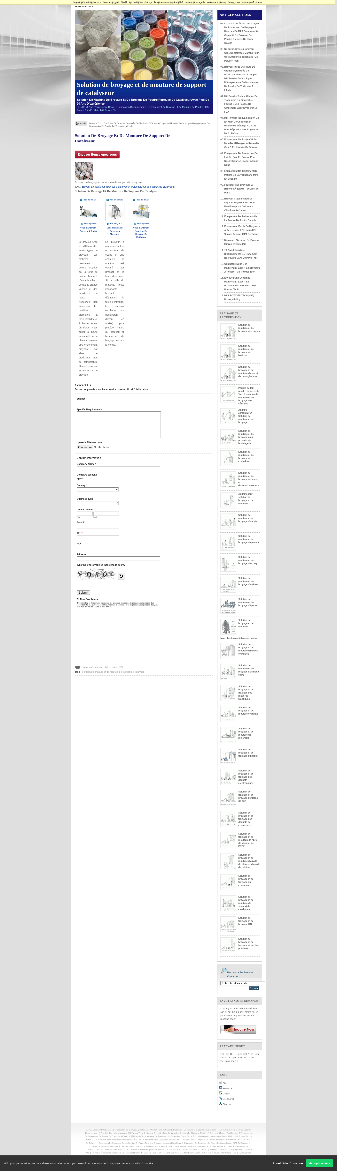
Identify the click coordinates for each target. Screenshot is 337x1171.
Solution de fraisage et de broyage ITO (102, 667)
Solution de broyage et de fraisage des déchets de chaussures (246, 819)
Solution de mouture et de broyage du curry (247, 560)
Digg (224, 1083)
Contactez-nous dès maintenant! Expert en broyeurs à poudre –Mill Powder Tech (242, 268)
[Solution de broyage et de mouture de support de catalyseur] (84, 170)
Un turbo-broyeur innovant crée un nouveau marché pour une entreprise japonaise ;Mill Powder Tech (241, 55)
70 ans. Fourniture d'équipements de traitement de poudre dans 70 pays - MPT (241, 254)
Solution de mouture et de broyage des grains (249, 328)
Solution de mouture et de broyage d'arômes (248, 581)
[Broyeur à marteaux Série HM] (114, 211)
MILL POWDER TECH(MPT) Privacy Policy (239, 297)
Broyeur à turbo (88, 231)
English (77, 2)
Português (199, 2)
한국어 (174, 2)
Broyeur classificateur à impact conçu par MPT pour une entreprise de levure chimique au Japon (239, 204)
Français (107, 2)
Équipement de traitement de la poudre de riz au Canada (240, 218)
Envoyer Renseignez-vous (97, 154)
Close (259, 2)
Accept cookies (319, 1163)
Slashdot (226, 1104)
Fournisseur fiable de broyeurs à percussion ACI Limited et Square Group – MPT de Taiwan (242, 230)
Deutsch (96, 2)
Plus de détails (90, 200)
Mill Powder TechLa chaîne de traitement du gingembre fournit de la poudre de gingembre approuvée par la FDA (145, 123)
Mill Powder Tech (84, 6)
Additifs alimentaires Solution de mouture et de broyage (246, 416)
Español (86, 2)
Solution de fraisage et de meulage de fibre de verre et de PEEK (247, 840)
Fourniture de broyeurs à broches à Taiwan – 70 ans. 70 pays (241, 189)
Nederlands (212, 2)
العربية (116, 2)
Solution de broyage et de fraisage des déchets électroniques (246, 776)
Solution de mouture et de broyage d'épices (247, 602)
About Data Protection (287, 1163)
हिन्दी (181, 2)
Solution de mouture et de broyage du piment (248, 539)
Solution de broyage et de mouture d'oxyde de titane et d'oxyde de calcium (249, 861)
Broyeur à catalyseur (93, 186)
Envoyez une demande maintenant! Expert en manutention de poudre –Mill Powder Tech (240, 283)
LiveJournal (228, 1099)
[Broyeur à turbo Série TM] (88, 211)
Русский (133, 2)
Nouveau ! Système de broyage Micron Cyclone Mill (242, 242)
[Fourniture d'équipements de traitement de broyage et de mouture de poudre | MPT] (236, 1029)
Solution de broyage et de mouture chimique (248, 710)
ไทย (156, 2)
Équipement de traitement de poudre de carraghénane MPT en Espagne (241, 175)
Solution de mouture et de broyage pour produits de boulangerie (246, 437)
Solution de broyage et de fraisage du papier (248, 752)
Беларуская (234, 2)
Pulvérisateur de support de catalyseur (152, 186)
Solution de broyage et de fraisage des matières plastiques (246, 692)
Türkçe (148, 2)
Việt (141, 2)
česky (223, 2)
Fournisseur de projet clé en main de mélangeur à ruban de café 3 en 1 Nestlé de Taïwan (241, 143)
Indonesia (164, 2)
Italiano (188, 2)
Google (226, 1093)
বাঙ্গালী (252, 2)
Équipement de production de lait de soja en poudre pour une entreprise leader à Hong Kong (241, 159)
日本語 (124, 2)
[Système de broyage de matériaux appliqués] (141, 211)
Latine (245, 2)
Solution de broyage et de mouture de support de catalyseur (113, 672)
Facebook (227, 1088)
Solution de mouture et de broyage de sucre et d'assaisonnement (248, 479)
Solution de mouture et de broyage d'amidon (248, 518)
